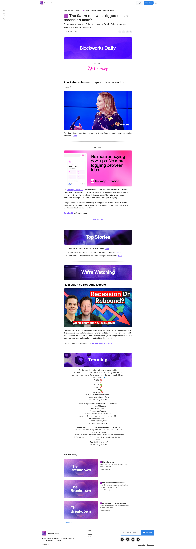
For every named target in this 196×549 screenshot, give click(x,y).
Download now (98, 219)
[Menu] (155, 2)
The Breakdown (68, 10)
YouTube (94, 343)
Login (139, 3)
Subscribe (148, 3)
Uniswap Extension (75, 190)
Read (75, 136)
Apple (110, 343)
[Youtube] (133, 539)
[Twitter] (122, 539)
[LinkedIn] (127, 539)
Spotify (102, 343)
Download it (68, 213)
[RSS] (138, 539)
